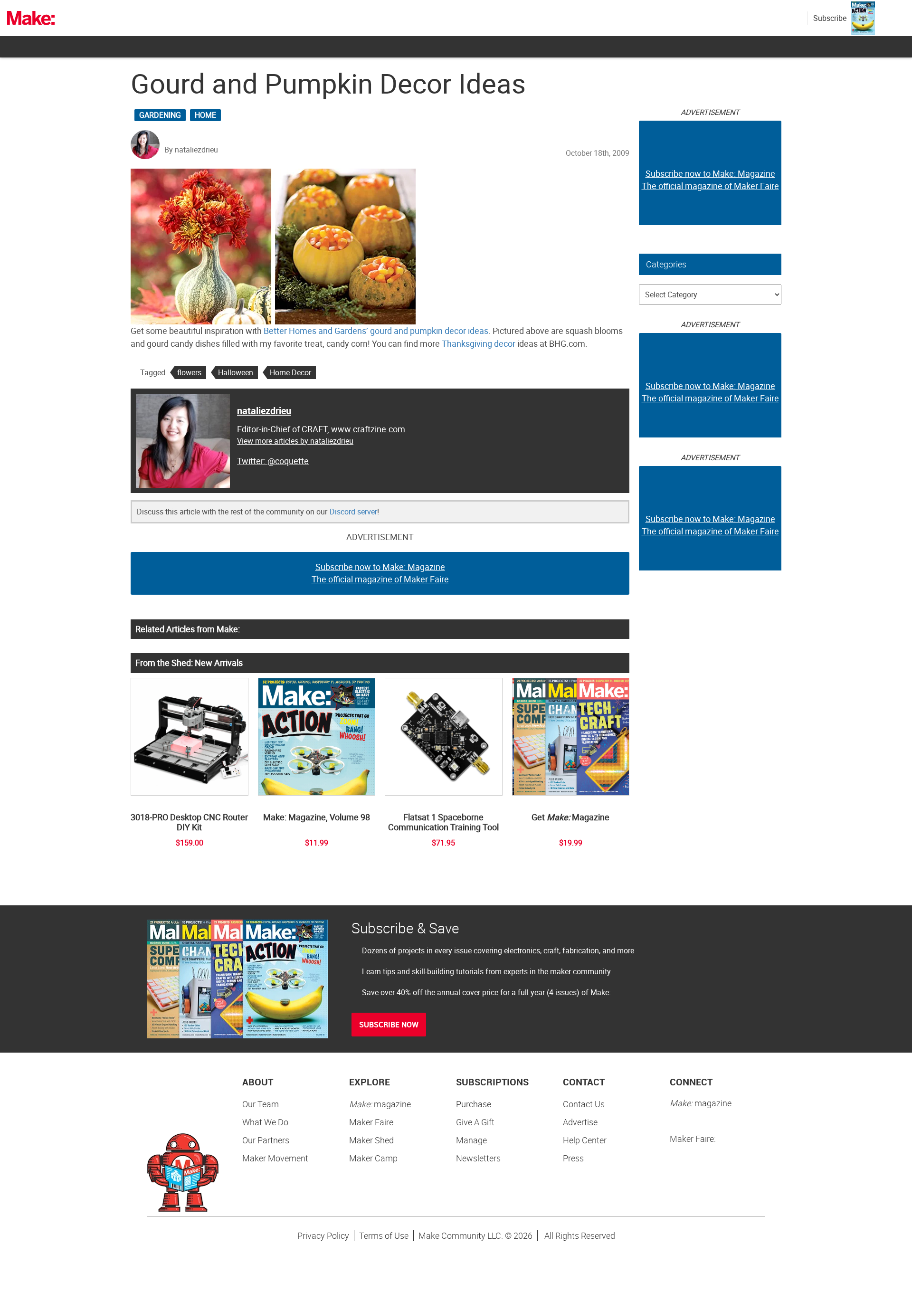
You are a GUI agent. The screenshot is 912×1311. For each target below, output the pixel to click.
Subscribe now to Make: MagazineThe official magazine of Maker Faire (380, 573)
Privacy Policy (323, 1235)
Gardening (160, 115)
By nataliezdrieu (191, 149)
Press (573, 1158)
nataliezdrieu (264, 410)
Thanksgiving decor (478, 343)
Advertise (580, 1122)
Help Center (585, 1140)
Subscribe (829, 18)
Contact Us (584, 1104)
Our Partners (265, 1140)
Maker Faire (371, 1122)
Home (205, 115)
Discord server (353, 511)
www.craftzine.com (368, 429)
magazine (380, 1104)
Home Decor (290, 372)
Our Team (260, 1104)
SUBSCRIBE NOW (388, 1024)
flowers (189, 372)
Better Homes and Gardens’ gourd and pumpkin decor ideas (376, 330)
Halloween (235, 372)
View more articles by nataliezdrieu (295, 441)
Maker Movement (275, 1158)
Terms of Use (383, 1235)
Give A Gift (475, 1122)
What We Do (265, 1122)
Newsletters (478, 1158)
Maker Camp (373, 1158)
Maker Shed (371, 1140)
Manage (471, 1140)
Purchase (473, 1104)
